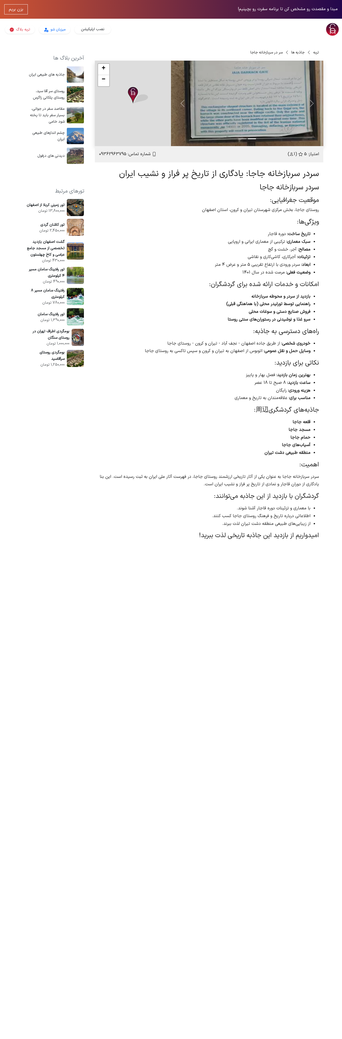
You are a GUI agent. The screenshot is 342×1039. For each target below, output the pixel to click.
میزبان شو (57, 29)
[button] (138, 95)
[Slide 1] (252, 139)
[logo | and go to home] (285, 29)
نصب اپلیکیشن (92, 29)
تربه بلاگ (22, 29)
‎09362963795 (112, 154)
